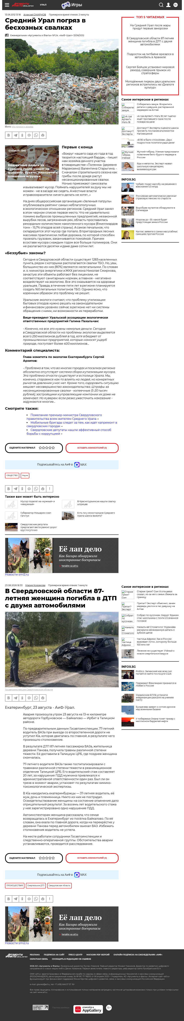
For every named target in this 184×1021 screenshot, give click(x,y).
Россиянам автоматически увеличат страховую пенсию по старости (156, 197)
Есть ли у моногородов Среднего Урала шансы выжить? (96, 514)
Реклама (35, 955)
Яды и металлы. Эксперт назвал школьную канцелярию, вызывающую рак (154, 166)
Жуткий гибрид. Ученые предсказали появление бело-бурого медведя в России (158, 154)
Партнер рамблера (60, 1007)
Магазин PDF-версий (97, 955)
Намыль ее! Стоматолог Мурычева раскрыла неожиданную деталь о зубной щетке (156, 630)
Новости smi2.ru (17, 574)
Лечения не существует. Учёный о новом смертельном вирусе (155, 652)
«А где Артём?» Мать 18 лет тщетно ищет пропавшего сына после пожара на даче (156, 119)
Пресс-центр (75, 955)
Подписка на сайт (54, 955)
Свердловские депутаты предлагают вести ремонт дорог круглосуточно (38, 527)
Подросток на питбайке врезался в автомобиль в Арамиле (150, 56)
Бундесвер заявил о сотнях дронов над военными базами (155, 708)
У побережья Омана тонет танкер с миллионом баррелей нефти (155, 720)
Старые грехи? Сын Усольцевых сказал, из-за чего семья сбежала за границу (157, 594)
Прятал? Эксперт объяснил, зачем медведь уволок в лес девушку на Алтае (156, 606)
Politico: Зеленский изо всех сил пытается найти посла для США (154, 672)
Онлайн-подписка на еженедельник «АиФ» (138, 955)
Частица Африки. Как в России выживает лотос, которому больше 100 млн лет (156, 642)
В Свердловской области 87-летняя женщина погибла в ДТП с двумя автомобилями (150, 41)
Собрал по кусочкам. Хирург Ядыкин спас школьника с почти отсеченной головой (158, 618)
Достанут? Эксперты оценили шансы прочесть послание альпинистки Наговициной (158, 131)
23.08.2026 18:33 (13, 585)
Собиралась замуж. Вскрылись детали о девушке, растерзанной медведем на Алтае (155, 107)
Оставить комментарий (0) (92, 448)
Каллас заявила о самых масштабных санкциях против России (156, 232)
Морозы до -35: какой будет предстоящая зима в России (152, 220)
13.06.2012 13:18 (13, 14)
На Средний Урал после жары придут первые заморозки (150, 27)
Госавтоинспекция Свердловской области (29, 689)
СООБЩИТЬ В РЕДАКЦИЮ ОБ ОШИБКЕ (71, 959)
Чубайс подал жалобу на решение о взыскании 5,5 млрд (156, 185)
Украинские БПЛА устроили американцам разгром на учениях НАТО (155, 697)
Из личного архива (22, 126)
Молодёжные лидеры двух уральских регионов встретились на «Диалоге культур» (150, 84)
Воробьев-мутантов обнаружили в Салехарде (155, 209)
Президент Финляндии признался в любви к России (156, 684)
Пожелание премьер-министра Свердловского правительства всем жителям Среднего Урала (64, 417)
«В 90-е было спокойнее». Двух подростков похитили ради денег (156, 141)
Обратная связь (39, 959)
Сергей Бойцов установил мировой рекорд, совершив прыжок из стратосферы (150, 70)
